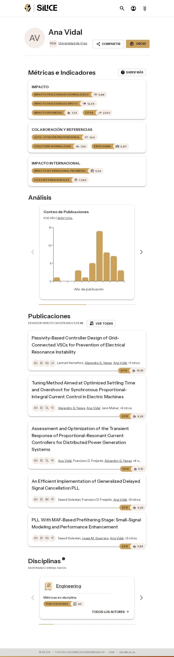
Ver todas (101, 323)
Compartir (108, 44)
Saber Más (132, 72)
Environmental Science (144, 586)
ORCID (138, 44)
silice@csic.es (127, 652)
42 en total (65, 218)
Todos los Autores (56, 612)
